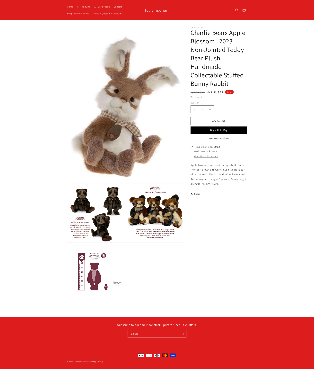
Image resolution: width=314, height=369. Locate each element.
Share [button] (197, 194)
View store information (206, 156)
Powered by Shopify (95, 361)
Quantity (195, 103)
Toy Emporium (80, 361)
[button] (236, 10)
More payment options (219, 138)
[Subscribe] (182, 334)
